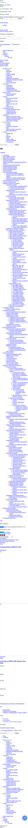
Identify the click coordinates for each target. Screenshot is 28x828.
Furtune (8, 102)
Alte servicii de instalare (12, 120)
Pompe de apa (9, 106)
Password (3, 38)
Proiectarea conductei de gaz (13, 119)
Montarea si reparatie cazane (13, 116)
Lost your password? (5, 44)
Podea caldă (9, 77)
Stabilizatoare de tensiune (12, 78)
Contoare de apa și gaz (11, 103)
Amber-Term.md (8, 730)
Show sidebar (7, 532)
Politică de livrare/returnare (9, 711)
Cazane (8, 72)
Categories (2, 152)
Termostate (9, 81)
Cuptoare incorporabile (12, 126)
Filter (2, 527)
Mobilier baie (9, 133)
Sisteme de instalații (11, 140)
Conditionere (9, 85)
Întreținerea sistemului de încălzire (14, 79)
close (1, 520)
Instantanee (9, 71)
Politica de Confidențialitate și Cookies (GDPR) (15, 712)
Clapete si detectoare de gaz (13, 109)
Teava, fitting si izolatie (12, 98)
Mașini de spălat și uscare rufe (13, 129)
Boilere (8, 70)
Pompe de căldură (10, 74)
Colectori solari (10, 95)
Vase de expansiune (11, 82)
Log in (2, 41)
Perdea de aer (9, 86)
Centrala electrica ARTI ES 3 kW (10, 547)
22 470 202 (7, 4)
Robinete (8, 99)
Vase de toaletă (10, 139)
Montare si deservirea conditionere (14, 118)
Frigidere (8, 125)
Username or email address (7, 34)
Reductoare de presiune (12, 101)
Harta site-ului (6, 709)
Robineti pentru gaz (11, 113)
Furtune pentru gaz (10, 110)
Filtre (7, 105)
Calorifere (8, 75)
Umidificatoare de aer (11, 89)
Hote (7, 127)
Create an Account (8, 31)
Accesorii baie (9, 142)
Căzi (7, 134)
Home (5, 527)
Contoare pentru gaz (11, 112)
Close (1, 544)
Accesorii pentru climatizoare (13, 91)
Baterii (7, 137)
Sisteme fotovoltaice (11, 94)
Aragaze (8, 123)
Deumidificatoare (10, 88)
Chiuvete (8, 136)
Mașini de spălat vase (11, 130)
